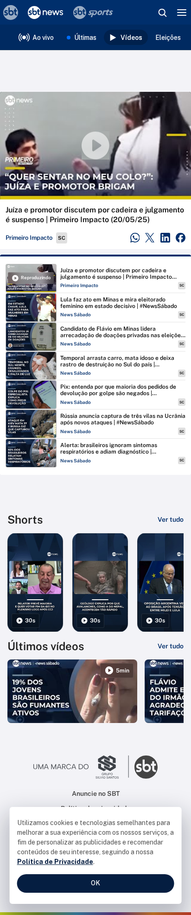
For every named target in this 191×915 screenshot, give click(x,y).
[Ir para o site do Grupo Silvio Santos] (81, 767)
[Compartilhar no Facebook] (180, 238)
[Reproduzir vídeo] (95, 145)
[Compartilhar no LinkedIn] (165, 238)
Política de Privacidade (55, 861)
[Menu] (181, 12)
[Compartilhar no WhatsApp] (135, 238)
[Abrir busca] (162, 12)
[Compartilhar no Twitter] (150, 238)
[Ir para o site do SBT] (146, 767)
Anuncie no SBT (96, 793)
